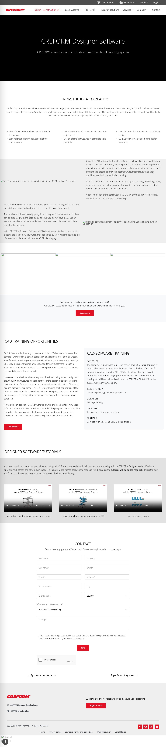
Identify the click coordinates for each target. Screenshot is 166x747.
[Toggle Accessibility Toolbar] (5, 741)
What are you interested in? (50, 604)
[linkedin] (157, 727)
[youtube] (145, 727)
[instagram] (151, 727)
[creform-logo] (15, 9)
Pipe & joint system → (124, 675)
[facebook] (140, 727)
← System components (41, 675)
